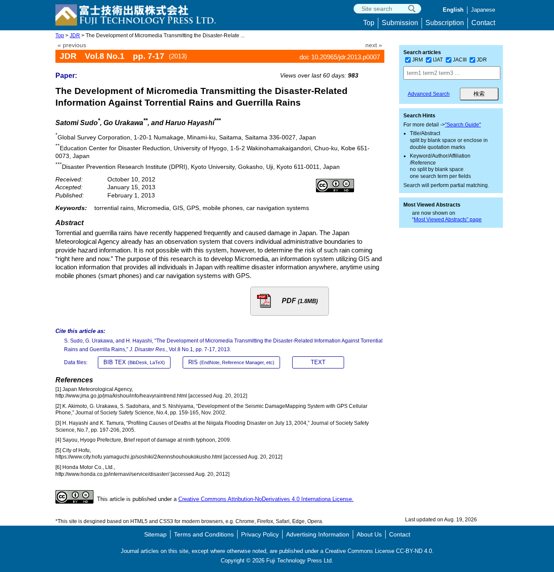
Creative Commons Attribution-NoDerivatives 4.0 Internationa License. (266, 499)
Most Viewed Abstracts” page (448, 220)
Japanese (483, 9)
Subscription (444, 22)
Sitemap (155, 534)
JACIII (460, 60)
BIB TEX (134, 362)
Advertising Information (317, 534)
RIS (231, 362)
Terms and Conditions (204, 534)
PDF (300, 300)
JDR (75, 35)
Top (368, 22)
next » (373, 45)
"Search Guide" (463, 125)
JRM (417, 60)
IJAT (438, 60)
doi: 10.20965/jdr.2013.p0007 (340, 57)
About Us (369, 534)
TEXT (318, 362)
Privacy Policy (260, 534)
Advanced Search (429, 94)
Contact (483, 22)
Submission (400, 22)
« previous (72, 45)
